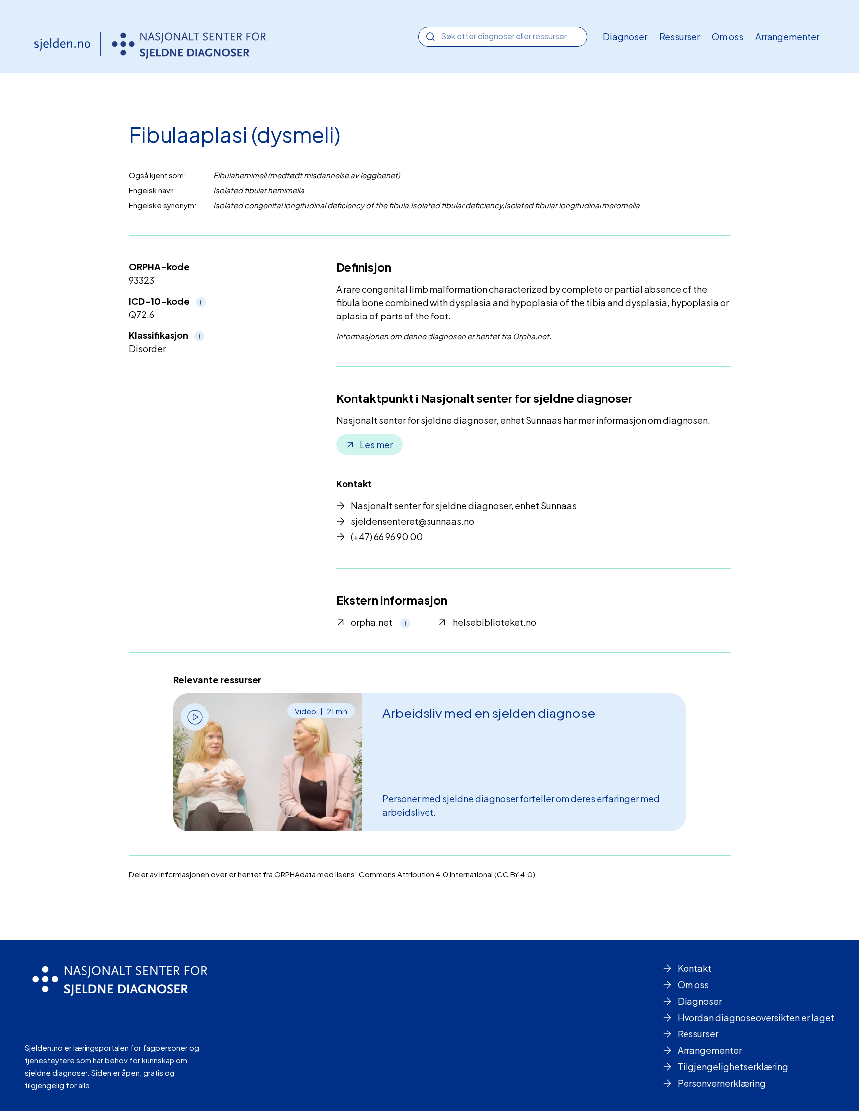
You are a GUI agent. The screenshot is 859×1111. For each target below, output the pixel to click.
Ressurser (679, 36)
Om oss (727, 36)
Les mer (376, 444)
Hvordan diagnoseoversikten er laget (756, 1017)
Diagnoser (625, 36)
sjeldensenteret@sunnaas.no (412, 521)
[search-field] (502, 36)
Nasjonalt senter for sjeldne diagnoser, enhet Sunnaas (464, 505)
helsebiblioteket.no (494, 622)
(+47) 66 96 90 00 (387, 536)
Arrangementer (787, 36)
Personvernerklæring (722, 1083)
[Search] (430, 37)
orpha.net (371, 622)
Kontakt (694, 968)
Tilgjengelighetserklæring (733, 1066)
